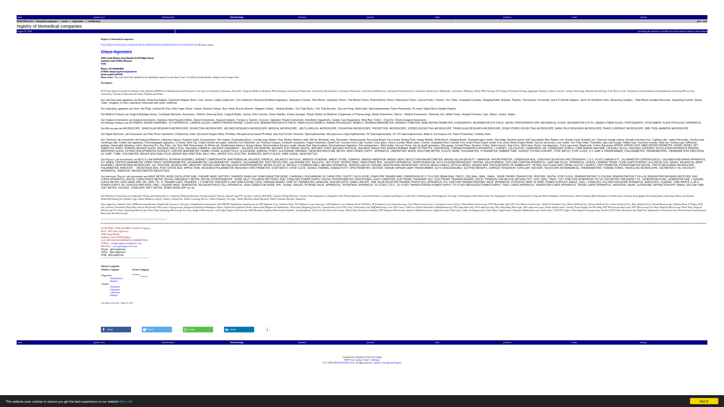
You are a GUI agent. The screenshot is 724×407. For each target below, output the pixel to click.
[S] (170, 45)
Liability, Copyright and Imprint (387, 362)
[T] (173, 45)
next (705, 21)
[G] (127, 45)
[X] (188, 45)
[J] (137, 45)
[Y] (192, 45)
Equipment (115, 289)
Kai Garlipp (356, 360)
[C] (112, 45)
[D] (116, 45)
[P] (159, 45)
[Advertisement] (32, 94)
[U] (177, 45)
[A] (105, 45)
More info (126, 401)
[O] (155, 45)
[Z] (196, 45)
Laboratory (115, 292)
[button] (116, 329)
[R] (166, 45)
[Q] (162, 45)
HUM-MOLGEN (346, 362)
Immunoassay (116, 278)
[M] (148, 45)
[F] (123, 45)
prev (699, 21)
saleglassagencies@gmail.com (123, 71)
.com (139, 243)
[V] (180, 45)
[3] (102, 45)
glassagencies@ (123, 243)
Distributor (115, 286)
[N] (151, 45)
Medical (113, 281)
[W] (184, 45)
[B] (109, 45)
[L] (144, 45)
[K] (140, 45)
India (103, 63)
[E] (120, 45)
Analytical (144, 276)
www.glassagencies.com (125, 246)
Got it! (704, 401)
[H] (131, 45)
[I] (134, 45)
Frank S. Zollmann (371, 360)
